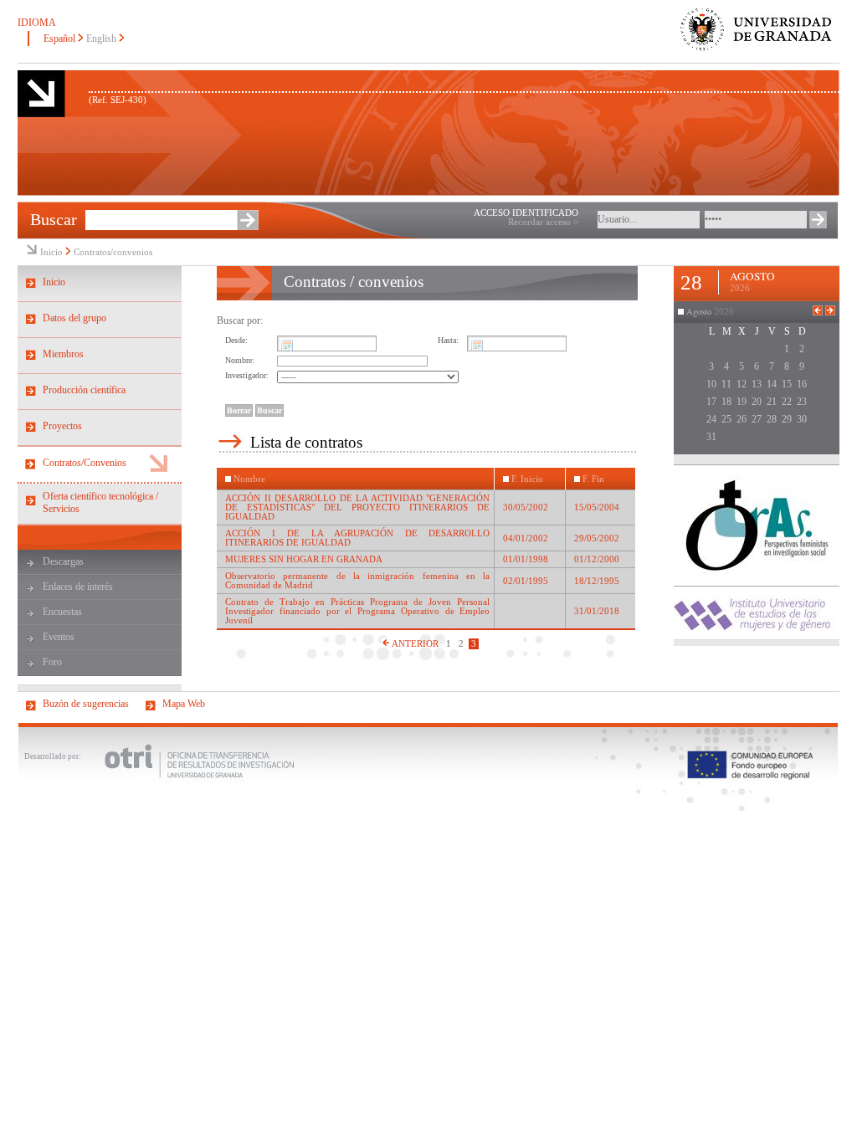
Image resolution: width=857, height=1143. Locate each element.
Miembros (63, 354)
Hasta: (448, 340)
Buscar (53, 219)
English (101, 38)
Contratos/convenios (113, 252)
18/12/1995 (596, 581)
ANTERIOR (414, 643)
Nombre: (239, 360)
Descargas (63, 561)
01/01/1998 (525, 559)
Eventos (58, 637)
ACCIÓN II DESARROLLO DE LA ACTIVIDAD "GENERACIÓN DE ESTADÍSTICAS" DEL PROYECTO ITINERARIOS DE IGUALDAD (357, 507)
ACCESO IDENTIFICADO (526, 213)
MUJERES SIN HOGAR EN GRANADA (303, 559)
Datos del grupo (74, 318)
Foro (52, 662)
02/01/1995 (525, 581)
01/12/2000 (596, 559)
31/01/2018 (596, 611)
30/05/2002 (525, 507)
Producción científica (84, 390)
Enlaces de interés (78, 586)
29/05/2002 (596, 538)
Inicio (51, 252)
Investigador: (247, 375)
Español (59, 38)
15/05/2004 (596, 507)
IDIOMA (37, 22)
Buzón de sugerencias (86, 704)
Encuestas (62, 612)
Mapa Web (183, 704)
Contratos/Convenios (84, 463)
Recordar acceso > (543, 222)
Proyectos (62, 426)
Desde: (236, 340)
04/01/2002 (525, 538)
